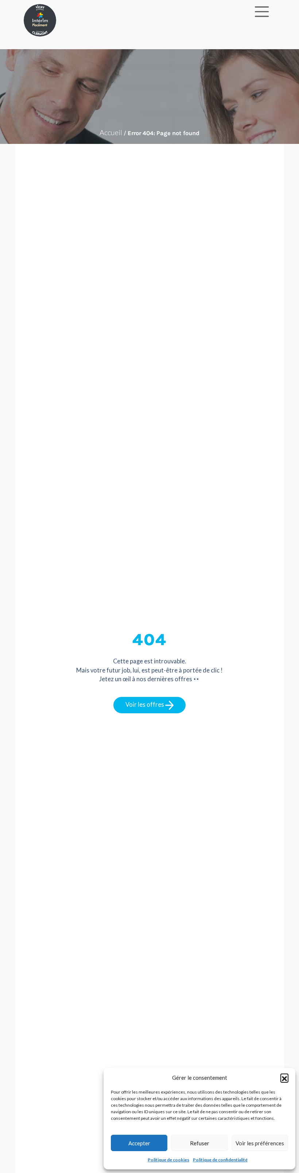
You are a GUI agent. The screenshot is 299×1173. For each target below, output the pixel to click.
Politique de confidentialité (220, 1159)
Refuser (199, 1143)
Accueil (111, 132)
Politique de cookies (168, 1159)
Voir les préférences (260, 1143)
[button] (284, 1077)
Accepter (139, 1143)
